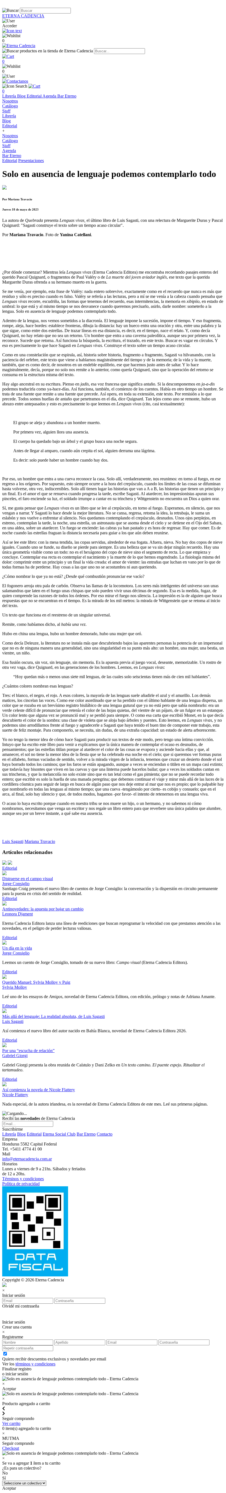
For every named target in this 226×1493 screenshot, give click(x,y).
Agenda (49, 96)
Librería (9, 96)
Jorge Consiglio (15, 883)
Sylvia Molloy (14, 987)
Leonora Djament (17, 914)
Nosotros (10, 101)
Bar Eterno (66, 96)
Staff (6, 111)
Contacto (104, 1134)
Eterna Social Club (59, 1134)
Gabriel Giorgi (15, 1055)
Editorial (34, 96)
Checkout (10, 1448)
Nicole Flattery (15, 1094)
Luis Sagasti (12, 841)
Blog (22, 96)
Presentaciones (31, 160)
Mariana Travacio (40, 841)
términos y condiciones (35, 1364)
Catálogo (10, 106)
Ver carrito (11, 1423)
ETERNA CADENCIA (23, 16)
